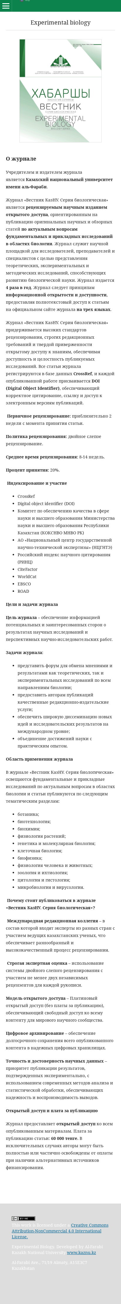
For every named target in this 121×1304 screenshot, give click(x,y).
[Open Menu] (6, 6)
